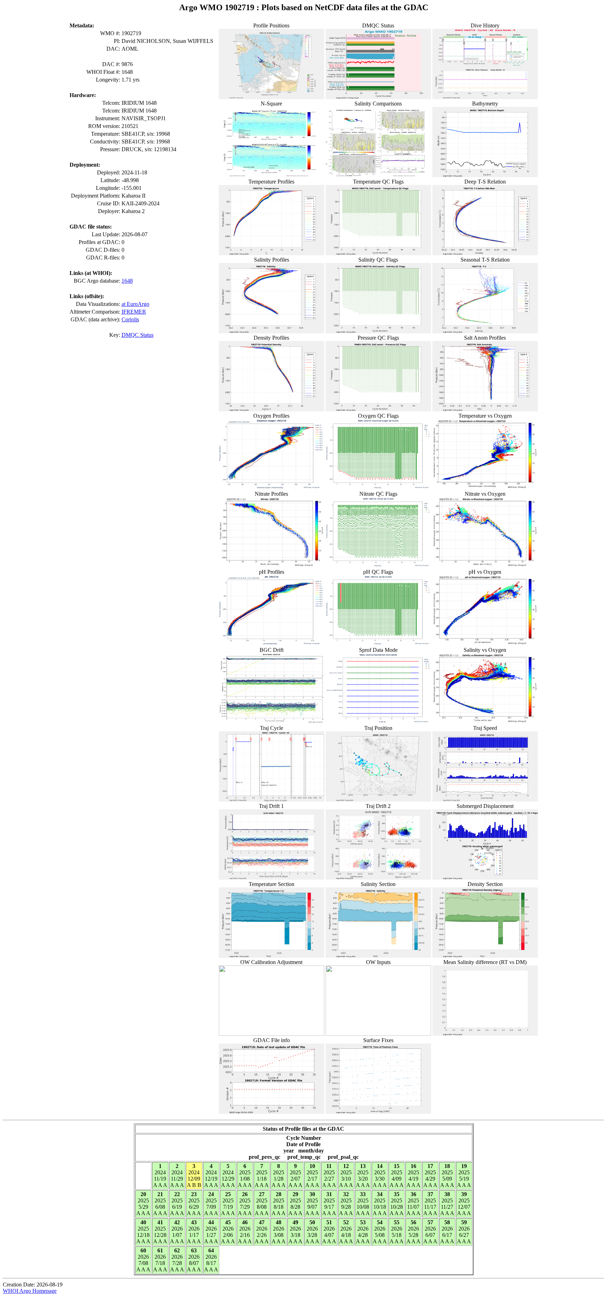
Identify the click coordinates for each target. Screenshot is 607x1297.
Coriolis (130, 319)
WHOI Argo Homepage (30, 1291)
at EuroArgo (135, 304)
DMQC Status (138, 335)
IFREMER (134, 312)
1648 (127, 281)
